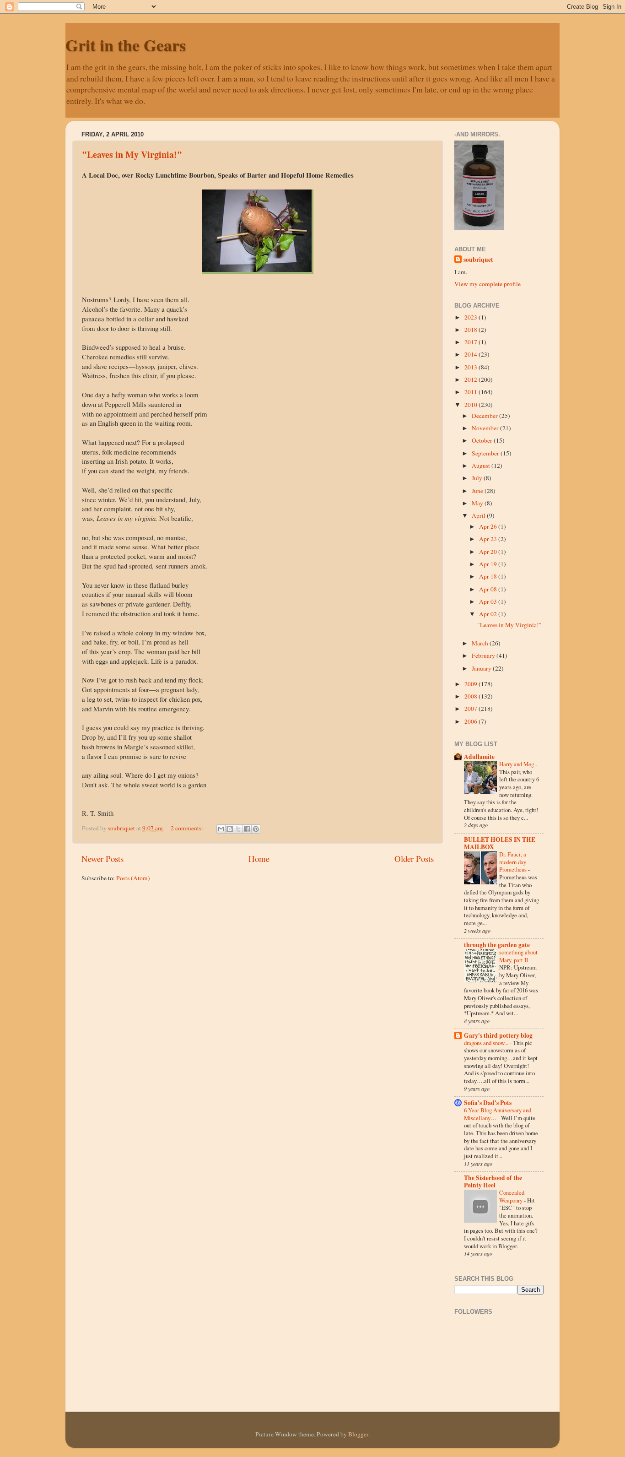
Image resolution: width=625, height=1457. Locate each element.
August (481, 465)
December (485, 416)
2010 (471, 405)
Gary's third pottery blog (498, 1035)
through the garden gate (497, 944)
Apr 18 (488, 576)
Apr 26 (488, 526)
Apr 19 (488, 564)
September (486, 453)
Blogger (358, 1434)
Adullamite (479, 756)
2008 (471, 696)
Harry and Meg (517, 764)
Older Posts (414, 858)
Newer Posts (102, 858)
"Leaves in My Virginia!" (132, 154)
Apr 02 (488, 614)
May (478, 503)
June (478, 491)
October (483, 440)
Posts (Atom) (133, 878)
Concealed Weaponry (511, 1196)
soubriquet (478, 259)
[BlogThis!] (229, 829)
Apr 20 (488, 551)
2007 (471, 708)
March (481, 643)
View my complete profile (487, 284)
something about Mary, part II (518, 956)
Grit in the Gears (125, 45)
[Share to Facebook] (247, 829)
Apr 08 (488, 589)
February (484, 655)
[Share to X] (238, 829)
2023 (471, 317)
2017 (471, 342)
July (478, 478)
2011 (471, 392)
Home (258, 858)
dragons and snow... (487, 1043)
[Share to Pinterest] (255, 829)
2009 (471, 684)
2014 (471, 354)
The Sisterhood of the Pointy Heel (493, 1181)
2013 (471, 367)
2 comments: (188, 828)
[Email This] (221, 829)
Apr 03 (488, 601)
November (486, 428)
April (479, 515)
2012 (471, 379)
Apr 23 (488, 539)
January (482, 668)
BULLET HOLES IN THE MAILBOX (499, 843)
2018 (471, 329)
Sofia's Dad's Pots (488, 1102)
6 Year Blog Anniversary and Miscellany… (497, 1114)
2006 (471, 721)
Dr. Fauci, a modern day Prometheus (513, 861)
